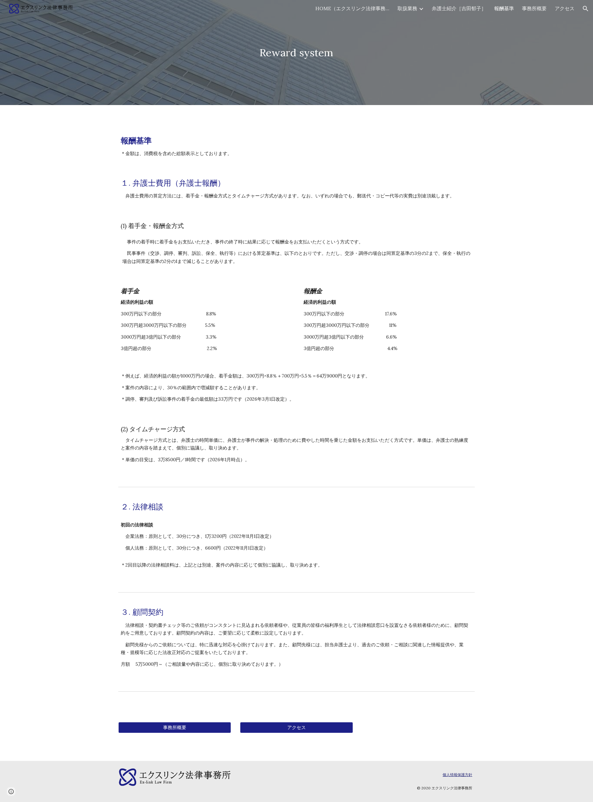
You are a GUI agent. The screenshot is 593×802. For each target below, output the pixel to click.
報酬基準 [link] (504, 8)
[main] (296, 52)
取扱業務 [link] (407, 8)
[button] (585, 8)
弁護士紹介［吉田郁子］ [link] (459, 8)
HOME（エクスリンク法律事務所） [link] (352, 8)
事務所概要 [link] (534, 8)
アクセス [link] (564, 8)
